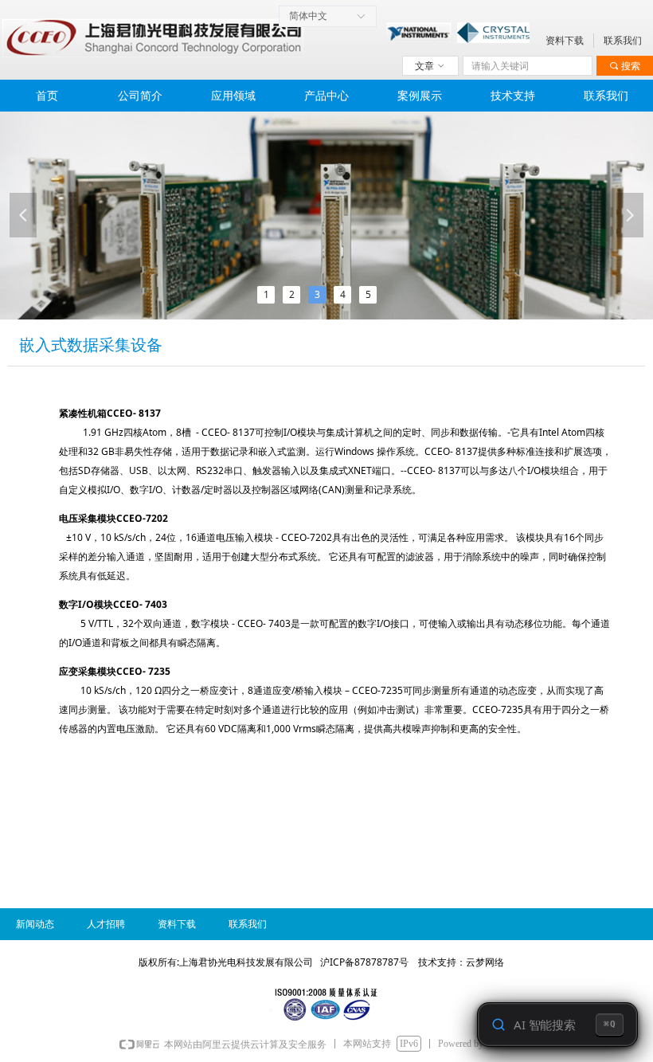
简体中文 (308, 16)
